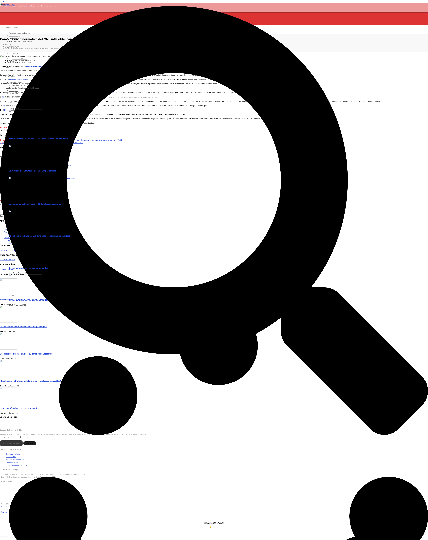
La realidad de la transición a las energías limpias (32, 171)
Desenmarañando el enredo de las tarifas (28, 268)
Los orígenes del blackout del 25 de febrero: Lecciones (35, 204)
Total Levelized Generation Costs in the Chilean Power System (38, 139)
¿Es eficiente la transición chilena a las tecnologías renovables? (39, 236)
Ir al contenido (5, 1)
